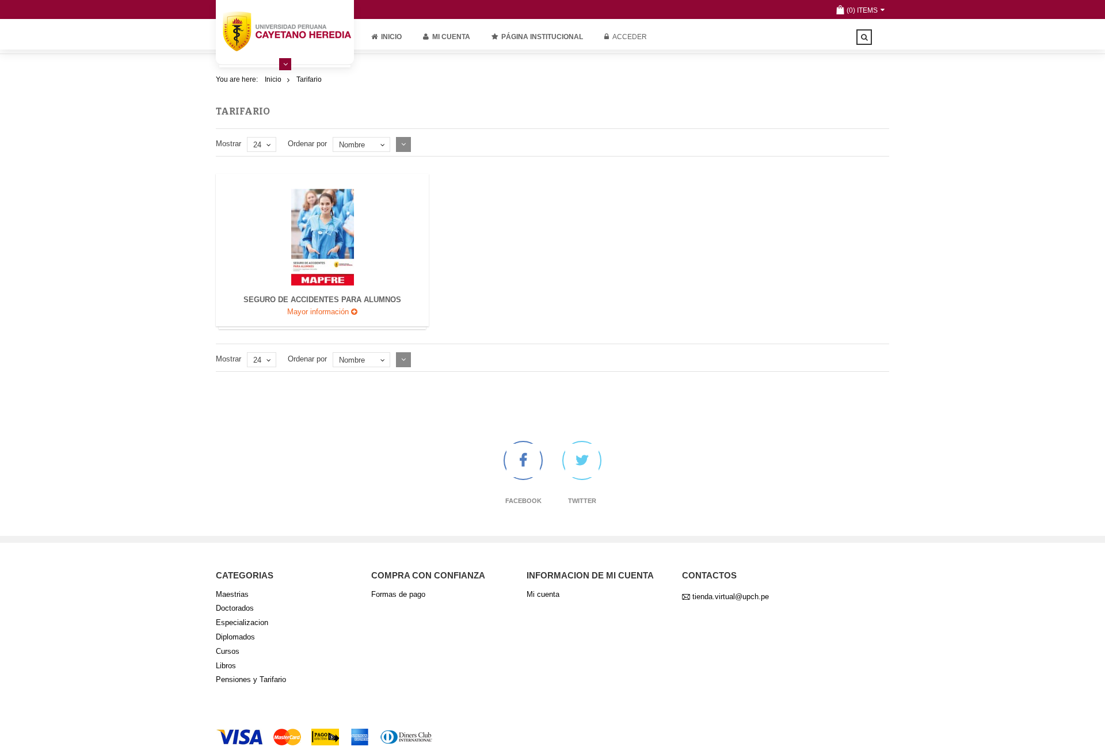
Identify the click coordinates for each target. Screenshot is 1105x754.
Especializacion (242, 622)
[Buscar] (864, 37)
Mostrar (228, 143)
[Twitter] (581, 460)
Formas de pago (398, 594)
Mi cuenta (451, 36)
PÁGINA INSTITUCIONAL (542, 36)
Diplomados (235, 637)
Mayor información (319, 311)
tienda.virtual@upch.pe (730, 596)
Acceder (629, 36)
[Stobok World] (285, 31)
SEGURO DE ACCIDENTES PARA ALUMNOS (322, 299)
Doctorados (235, 608)
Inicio (391, 36)
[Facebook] (523, 460)
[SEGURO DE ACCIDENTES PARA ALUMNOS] (322, 236)
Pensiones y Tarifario (251, 679)
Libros (226, 665)
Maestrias (232, 594)
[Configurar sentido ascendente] (403, 144)
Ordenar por (307, 143)
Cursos (227, 651)
